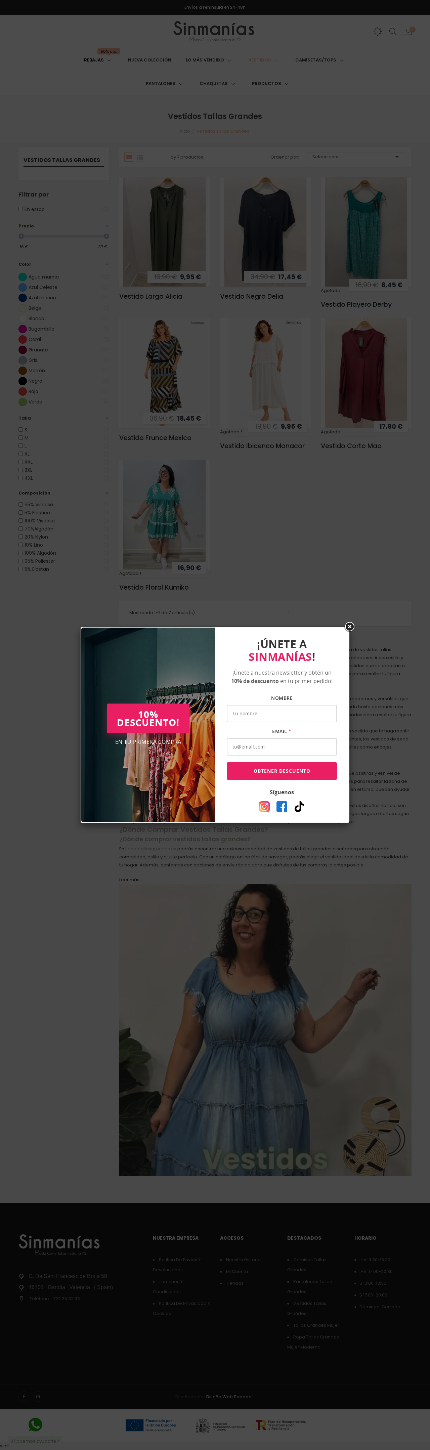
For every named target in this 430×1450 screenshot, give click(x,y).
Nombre (282, 698)
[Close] (349, 627)
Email (282, 731)
